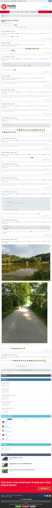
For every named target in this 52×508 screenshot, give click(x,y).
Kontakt (10, 496)
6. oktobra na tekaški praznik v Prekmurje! (16, 457)
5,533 (11, 427)
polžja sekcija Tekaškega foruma (27, 44)
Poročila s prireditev (7, 385)
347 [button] (45, 27)
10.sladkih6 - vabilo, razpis (37, 119)
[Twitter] (47, 496)
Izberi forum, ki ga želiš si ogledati (26, 370)
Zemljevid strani (6, 1)
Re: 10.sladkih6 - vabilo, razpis (9, 117)
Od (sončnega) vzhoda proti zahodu (8, 395)
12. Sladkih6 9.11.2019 (36, 33)
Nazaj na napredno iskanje (7, 22)
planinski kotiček (6, 410)
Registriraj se (20, 1)
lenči (7, 33)
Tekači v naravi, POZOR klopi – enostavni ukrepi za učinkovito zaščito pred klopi (22, 469)
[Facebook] (45, 496)
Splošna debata (6, 391)
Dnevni (25, 419)
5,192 (11, 435)
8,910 (11, 423)
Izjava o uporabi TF (18, 495)
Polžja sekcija (39, 44)
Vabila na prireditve (6, 404)
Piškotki (12, 495)
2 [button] (35, 27)
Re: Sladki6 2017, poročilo (8, 90)
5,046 (11, 440)
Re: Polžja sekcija (6, 42)
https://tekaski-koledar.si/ (7, 401)
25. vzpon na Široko (5, 382)
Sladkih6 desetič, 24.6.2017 (37, 356)
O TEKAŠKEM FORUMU (13, 1)
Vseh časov (10, 419)
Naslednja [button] (48, 27)
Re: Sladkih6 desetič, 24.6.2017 (10, 355)
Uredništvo (3, 495)
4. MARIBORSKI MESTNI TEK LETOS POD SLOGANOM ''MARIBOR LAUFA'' (20, 463)
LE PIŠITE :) (44, 488)
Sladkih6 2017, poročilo (37, 92)
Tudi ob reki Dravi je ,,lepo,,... (7, 408)
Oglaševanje (8, 495)
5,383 (11, 431)
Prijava (24, 1)
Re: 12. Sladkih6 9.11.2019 (8, 31)
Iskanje (15, 25)
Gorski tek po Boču (5, 389)
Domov (2, 1)
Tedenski (41, 419)
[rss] (50, 496)
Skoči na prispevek (46, 38)
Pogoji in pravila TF (4, 496)
